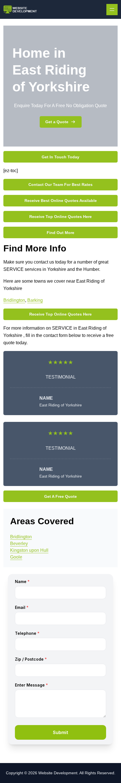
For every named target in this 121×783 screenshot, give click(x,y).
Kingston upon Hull (29, 550)
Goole (16, 557)
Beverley (19, 543)
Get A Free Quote (60, 496)
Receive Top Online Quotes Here (60, 216)
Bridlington (14, 300)
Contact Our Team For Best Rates (60, 184)
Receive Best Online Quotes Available (60, 200)
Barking (35, 300)
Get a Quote (56, 122)
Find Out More (60, 232)
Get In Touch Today (60, 157)
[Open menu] (112, 9)
